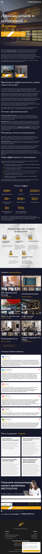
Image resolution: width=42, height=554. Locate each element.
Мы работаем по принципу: (21, 541)
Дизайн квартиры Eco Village (31, 338)
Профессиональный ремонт (12, 535)
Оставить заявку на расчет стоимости (11, 34)
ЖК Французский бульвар (9, 293)
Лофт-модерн (27, 316)
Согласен (31, 550)
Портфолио (34, 535)
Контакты (34, 538)
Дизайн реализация (30, 293)
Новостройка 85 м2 (9, 338)
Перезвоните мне (21, 508)
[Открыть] (2, 2)
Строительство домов (10, 536)
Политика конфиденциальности (21, 549)
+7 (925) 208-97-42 (34, 2)
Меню (35, 531)
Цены (35, 533)
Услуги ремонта (9, 538)
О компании (34, 536)
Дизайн (7, 533)
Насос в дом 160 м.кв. (10, 316)
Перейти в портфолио (8, 345)
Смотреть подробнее (6, 296)
